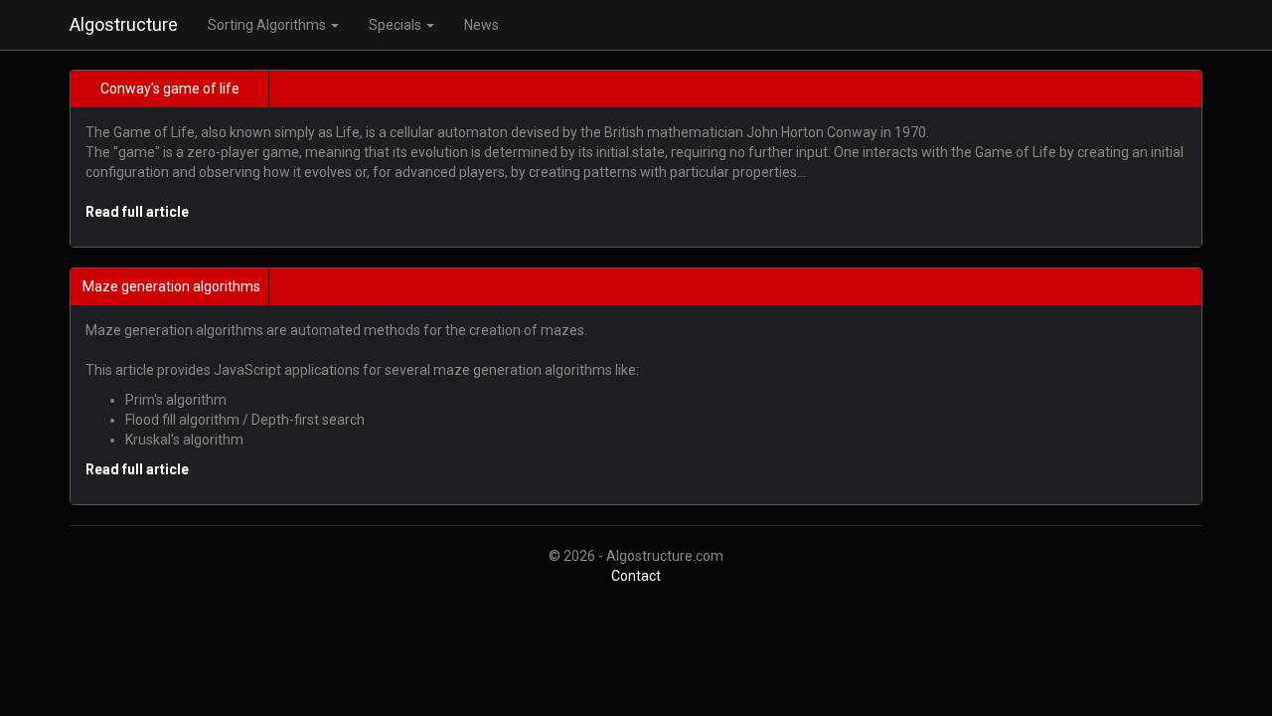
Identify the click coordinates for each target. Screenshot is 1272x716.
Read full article (137, 212)
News (481, 25)
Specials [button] (396, 25)
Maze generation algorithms (171, 286)
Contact (636, 576)
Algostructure (124, 24)
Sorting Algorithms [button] (268, 25)
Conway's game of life (169, 88)
